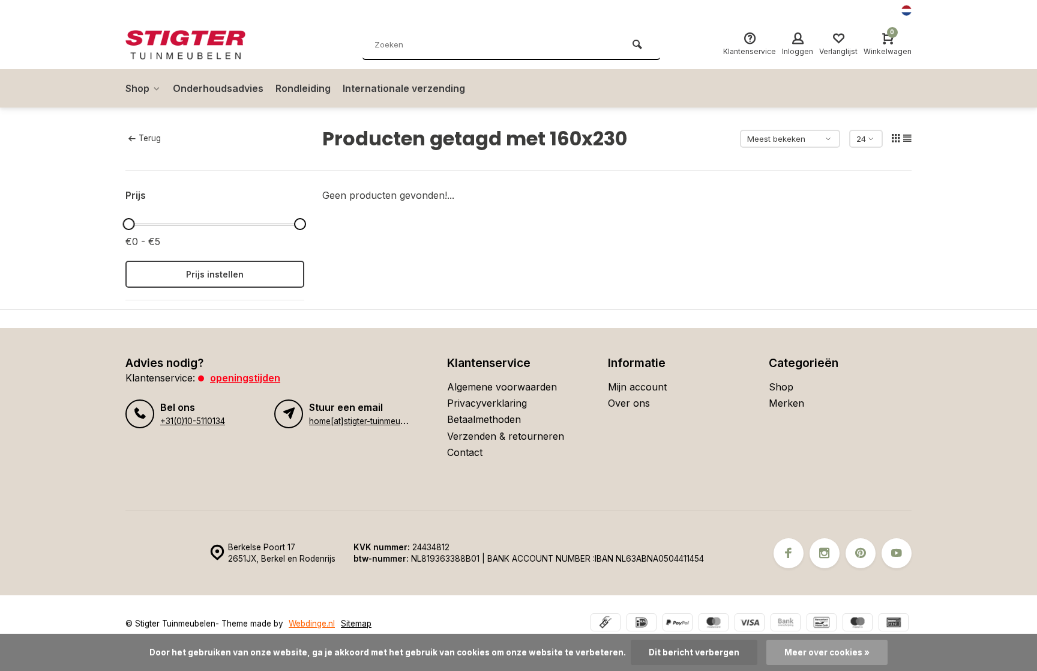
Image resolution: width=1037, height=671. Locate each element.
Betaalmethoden (484, 419)
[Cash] (606, 623)
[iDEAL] (642, 623)
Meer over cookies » (827, 652)
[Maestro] (858, 623)
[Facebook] (789, 553)
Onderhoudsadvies (218, 88)
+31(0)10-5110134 (192, 421)
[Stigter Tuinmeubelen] (197, 45)
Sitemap (356, 623)
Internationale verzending (404, 88)
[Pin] (894, 623)
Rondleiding (303, 88)
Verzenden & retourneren (505, 436)
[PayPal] (678, 623)
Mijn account (637, 387)
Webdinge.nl (312, 623)
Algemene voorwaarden (502, 387)
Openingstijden (245, 378)
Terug (150, 138)
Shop (137, 88)
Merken (786, 403)
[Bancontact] (822, 623)
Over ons (629, 403)
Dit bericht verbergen (694, 652)
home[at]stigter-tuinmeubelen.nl (369, 421)
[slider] (128, 224)
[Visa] (750, 623)
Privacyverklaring (487, 403)
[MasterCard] (714, 623)
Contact (464, 452)
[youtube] (897, 553)
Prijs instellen (215, 274)
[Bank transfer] (786, 623)
